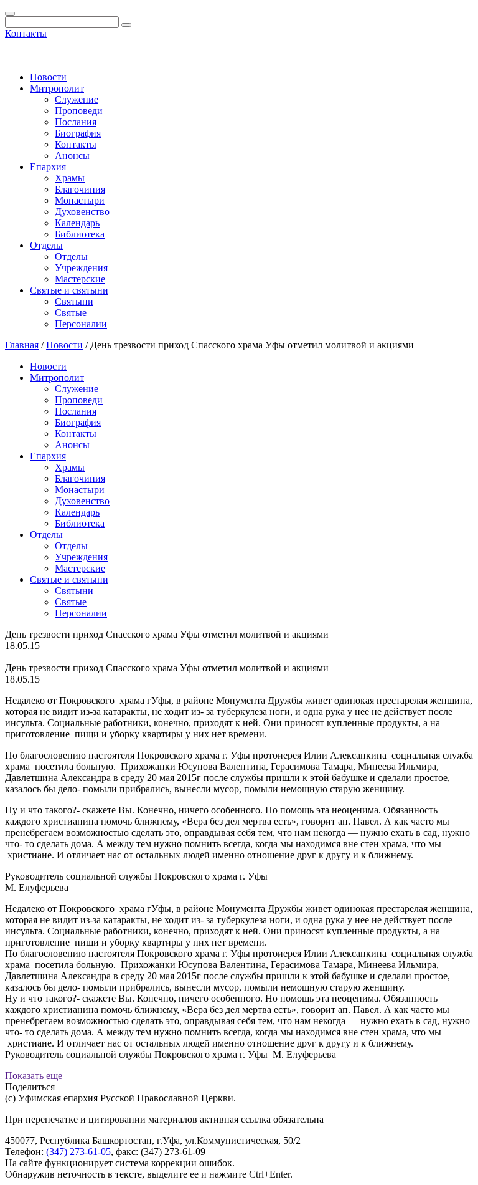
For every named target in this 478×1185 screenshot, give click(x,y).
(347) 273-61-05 (78, 1151)
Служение (76, 99)
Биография (78, 133)
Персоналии (81, 324)
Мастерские (80, 279)
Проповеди (79, 110)
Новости (48, 77)
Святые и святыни (69, 290)
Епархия (48, 166)
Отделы (46, 245)
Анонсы (72, 155)
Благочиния (80, 189)
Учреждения (81, 267)
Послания (75, 122)
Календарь (77, 223)
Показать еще (33, 1075)
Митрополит (57, 88)
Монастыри (80, 200)
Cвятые (71, 312)
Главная (22, 345)
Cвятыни (74, 301)
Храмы (70, 178)
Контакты (26, 33)
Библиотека (80, 234)
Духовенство (82, 211)
